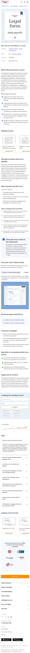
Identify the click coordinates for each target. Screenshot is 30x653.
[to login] (24, 2)
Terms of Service (14, 649)
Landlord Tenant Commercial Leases (15, 323)
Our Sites (4, 609)
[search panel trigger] (21, 2)
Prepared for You (6, 600)
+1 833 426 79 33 (6, 623)
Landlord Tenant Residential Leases (14, 320)
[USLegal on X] (2, 617)
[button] (27, 2)
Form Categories (6, 587)
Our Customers (6, 604)
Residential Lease (6, 410)
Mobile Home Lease (6, 416)
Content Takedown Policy (6, 651)
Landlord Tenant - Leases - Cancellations (16, 49)
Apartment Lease (16, 413)
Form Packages (6, 583)
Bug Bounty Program (17, 651)
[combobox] (15, 399)
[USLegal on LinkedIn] (8, 617)
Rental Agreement (16, 410)
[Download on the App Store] (6, 639)
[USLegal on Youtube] (11, 617)
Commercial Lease (6, 413)
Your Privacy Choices (5, 649)
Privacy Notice (22, 649)
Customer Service (6, 591)
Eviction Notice (17, 416)
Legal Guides (5, 596)
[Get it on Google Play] (18, 639)
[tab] (11, 272)
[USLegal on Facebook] (5, 617)
